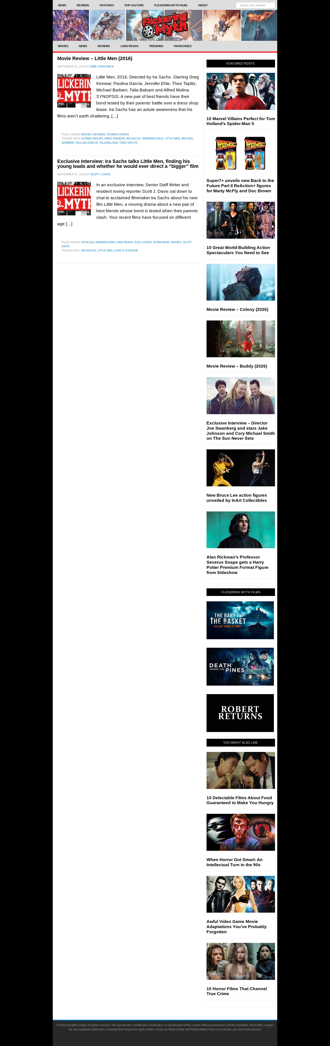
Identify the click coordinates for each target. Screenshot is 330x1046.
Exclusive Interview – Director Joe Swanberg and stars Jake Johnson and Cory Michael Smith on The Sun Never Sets (241, 431)
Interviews (161, 242)
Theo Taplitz (128, 142)
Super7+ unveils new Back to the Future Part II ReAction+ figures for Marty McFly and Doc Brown (240, 185)
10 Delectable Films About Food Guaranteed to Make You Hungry (240, 800)
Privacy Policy (198, 1029)
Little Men (172, 138)
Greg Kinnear (114, 138)
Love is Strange (126, 250)
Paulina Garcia (87, 142)
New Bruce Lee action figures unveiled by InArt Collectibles (237, 498)
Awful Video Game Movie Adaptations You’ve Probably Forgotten (237, 926)
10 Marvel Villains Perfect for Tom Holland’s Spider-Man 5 (241, 121)
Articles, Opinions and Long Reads (107, 242)
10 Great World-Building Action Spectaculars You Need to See (238, 250)
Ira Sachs (133, 138)
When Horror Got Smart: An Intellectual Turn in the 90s (235, 862)
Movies (86, 134)
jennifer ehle (152, 138)
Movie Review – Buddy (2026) (237, 366)
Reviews (99, 134)
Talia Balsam (108, 142)
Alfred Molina (92, 138)
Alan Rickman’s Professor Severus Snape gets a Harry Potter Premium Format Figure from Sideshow (237, 565)
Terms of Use (176, 1029)
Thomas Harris (118, 134)
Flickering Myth (165, 25)
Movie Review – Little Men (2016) (94, 58)
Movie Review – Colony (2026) (237, 309)
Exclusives (143, 242)
